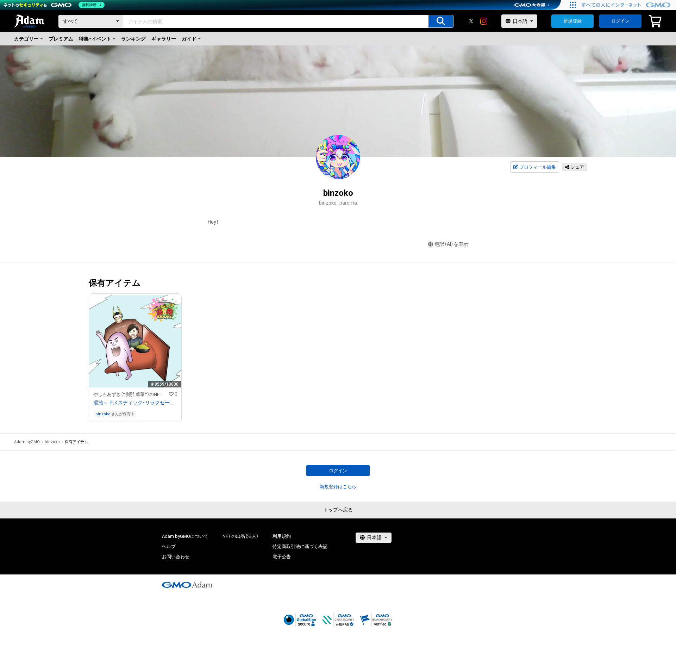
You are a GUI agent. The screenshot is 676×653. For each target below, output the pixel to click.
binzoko (103, 414)
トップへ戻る (338, 509)
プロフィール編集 (537, 167)
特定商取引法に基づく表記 (300, 546)
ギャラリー (163, 38)
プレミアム (61, 39)
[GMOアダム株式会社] (187, 585)
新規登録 (572, 21)
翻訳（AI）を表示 (451, 244)
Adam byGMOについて (185, 536)
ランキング (133, 38)
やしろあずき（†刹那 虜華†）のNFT (128, 394)
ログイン (620, 21)
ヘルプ (169, 546)
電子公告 (282, 556)
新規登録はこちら (338, 486)
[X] (471, 21)
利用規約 (282, 536)
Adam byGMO (27, 442)
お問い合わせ (175, 556)
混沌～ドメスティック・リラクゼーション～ (135, 402)
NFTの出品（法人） (240, 536)
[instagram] (483, 21)
